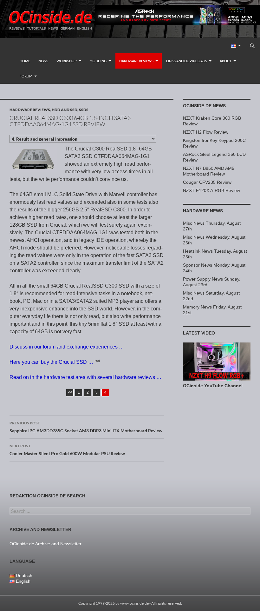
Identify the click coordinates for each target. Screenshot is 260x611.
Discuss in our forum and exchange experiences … (67, 346)
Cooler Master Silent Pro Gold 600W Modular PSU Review (67, 449)
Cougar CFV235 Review (207, 182)
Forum (26, 76)
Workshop (66, 61)
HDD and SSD (64, 109)
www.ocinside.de (134, 603)
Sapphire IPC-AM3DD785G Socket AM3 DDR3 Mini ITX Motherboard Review (86, 427)
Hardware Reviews (136, 61)
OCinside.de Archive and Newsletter (45, 543)
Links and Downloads (186, 61)
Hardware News (203, 210)
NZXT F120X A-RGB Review (211, 190)
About (225, 61)
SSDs (83, 109)
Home (25, 61)
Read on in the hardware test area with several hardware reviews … (85, 377)
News (43, 61)
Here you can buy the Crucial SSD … (51, 362)
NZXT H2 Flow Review (205, 132)
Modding (98, 61)
